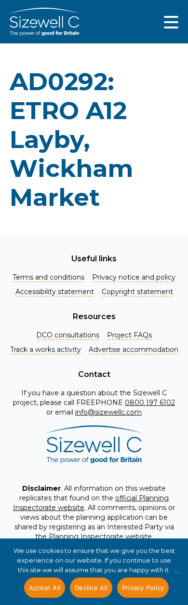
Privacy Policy (143, 588)
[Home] (44, 22)
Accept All (45, 588)
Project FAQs (129, 335)
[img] (171, 21)
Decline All (91, 588)
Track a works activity (45, 349)
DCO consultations (67, 335)
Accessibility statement (54, 291)
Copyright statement (137, 291)
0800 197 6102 (150, 402)
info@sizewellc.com (108, 412)
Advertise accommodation (133, 349)
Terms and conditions (48, 277)
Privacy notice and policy (133, 277)
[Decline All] (176, 577)
